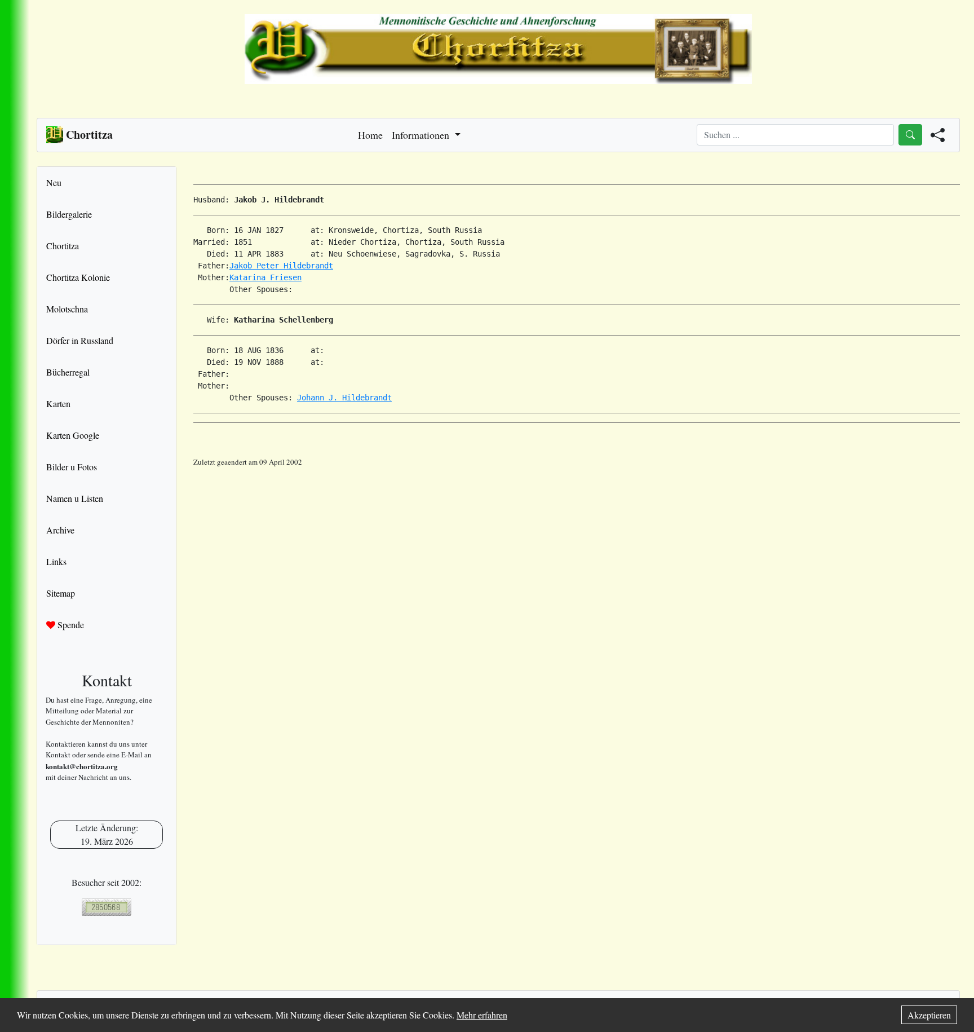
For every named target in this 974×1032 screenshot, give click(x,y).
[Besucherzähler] (106, 907)
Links (56, 561)
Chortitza (62, 246)
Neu (53, 182)
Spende (69, 624)
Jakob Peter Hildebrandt (281, 265)
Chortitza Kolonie (78, 277)
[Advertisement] (576, 493)
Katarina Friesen (265, 277)
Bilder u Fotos (71, 467)
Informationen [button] (422, 135)
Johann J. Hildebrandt (344, 397)
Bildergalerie (69, 214)
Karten (58, 403)
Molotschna (67, 309)
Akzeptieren (929, 1015)
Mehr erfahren (482, 1015)
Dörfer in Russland (79, 340)
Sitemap (60, 593)
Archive (60, 530)
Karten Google (72, 435)
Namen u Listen (74, 498)
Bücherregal (68, 372)
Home (370, 135)
